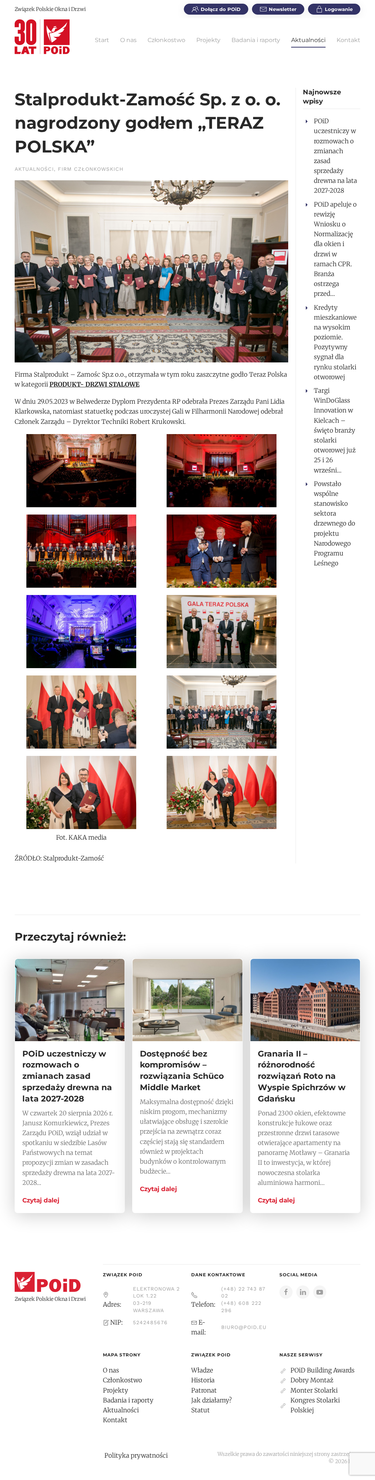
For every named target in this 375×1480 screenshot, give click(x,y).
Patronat (204, 1390)
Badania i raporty (255, 40)
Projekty (208, 40)
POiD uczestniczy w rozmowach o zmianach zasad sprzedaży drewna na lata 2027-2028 (67, 1076)
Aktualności (308, 40)
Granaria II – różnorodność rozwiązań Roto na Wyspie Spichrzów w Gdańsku (302, 1076)
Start (102, 40)
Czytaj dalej (40, 1200)
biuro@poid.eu (244, 1327)
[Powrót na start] (42, 37)
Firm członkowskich (90, 169)
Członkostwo (166, 40)
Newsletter (283, 9)
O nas (128, 40)
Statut (200, 1410)
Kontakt (348, 40)
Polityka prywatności (136, 1455)
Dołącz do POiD (221, 9)
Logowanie (339, 9)
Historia (203, 1380)
